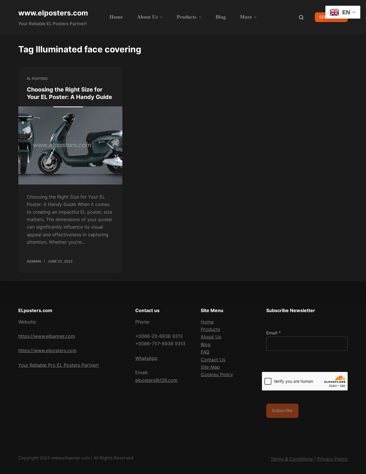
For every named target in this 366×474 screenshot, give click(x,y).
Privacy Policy (332, 459)
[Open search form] (301, 17)
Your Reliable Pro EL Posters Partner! (58, 365)
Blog (205, 344)
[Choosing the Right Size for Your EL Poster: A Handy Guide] (70, 145)
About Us (211, 337)
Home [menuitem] (116, 17)
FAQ (205, 352)
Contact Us (213, 359)
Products (210, 329)
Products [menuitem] (186, 17)
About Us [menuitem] (147, 17)
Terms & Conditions (291, 459)
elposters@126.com (156, 380)
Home (207, 322)
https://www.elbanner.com (46, 336)
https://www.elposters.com (47, 350)
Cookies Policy (217, 374)
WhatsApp (146, 358)
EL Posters (37, 78)
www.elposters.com (53, 13)
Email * (273, 333)
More (246, 17)
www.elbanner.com (70, 458)
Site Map (210, 367)
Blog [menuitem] (221, 17)
